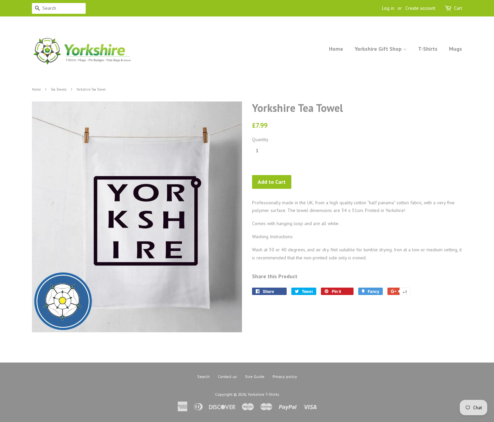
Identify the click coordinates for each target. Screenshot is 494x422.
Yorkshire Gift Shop (379, 48)
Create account (420, 8)
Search (203, 376)
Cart (458, 8)
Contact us (227, 376)
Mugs (455, 48)
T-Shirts (428, 48)
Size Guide (254, 376)
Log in (388, 8)
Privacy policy (285, 376)
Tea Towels (59, 89)
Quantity (260, 139)
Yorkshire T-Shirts (263, 394)
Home (336, 48)
